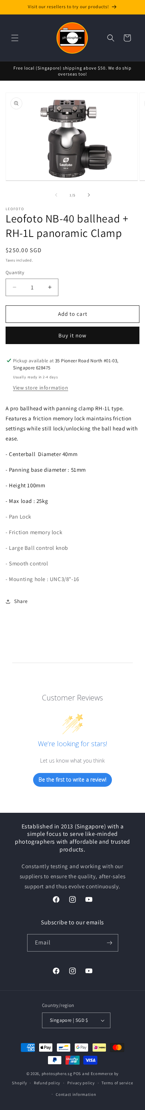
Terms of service (117, 1082)
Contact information (76, 1094)
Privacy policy (81, 1082)
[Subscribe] (110, 943)
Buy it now (72, 335)
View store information (40, 387)
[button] (15, 38)
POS (77, 1073)
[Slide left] (56, 195)
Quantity (15, 272)
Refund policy (47, 1082)
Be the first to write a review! (72, 779)
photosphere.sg (57, 1073)
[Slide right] (89, 195)
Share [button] (21, 601)
